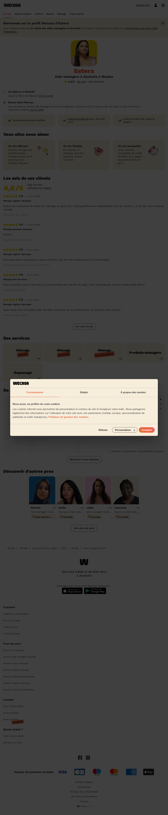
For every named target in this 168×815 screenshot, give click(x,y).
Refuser (103, 430)
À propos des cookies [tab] (133, 392)
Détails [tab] (84, 392)
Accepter (147, 430)
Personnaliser (123, 430)
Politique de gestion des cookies (68, 417)
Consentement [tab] (34, 392)
